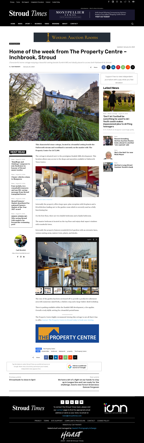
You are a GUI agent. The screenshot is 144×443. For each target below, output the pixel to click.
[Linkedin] (121, 2)
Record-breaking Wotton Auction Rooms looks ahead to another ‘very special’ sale (124, 142)
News (12, 159)
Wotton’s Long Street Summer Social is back (123, 166)
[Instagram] (116, 2)
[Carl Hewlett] (20, 241)
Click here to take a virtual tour (44, 199)
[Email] (133, 67)
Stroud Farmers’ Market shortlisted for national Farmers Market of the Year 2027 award (20, 205)
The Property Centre (49, 348)
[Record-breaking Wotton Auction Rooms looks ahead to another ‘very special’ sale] (108, 140)
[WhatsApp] (123, 67)
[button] (132, 23)
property (69, 351)
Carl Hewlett (15, 66)
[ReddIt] (128, 67)
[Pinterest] (118, 67)
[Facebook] (108, 2)
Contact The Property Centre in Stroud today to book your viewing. (68, 320)
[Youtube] (133, 2)
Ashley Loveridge (112, 113)
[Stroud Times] (28, 14)
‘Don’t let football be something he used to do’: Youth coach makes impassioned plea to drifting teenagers (117, 121)
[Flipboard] (112, 2)
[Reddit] (125, 2)
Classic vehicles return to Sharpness (20, 178)
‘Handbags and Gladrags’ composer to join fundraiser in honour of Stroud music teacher (20, 166)
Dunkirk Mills (45, 351)
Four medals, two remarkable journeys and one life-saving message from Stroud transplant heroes (20, 190)
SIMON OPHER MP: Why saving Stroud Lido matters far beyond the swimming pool (20, 220)
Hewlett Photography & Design (84, 428)
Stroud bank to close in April (22, 380)
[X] (129, 2)
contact (60, 410)
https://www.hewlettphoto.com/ (21, 253)
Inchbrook (54, 351)
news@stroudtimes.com (72, 416)
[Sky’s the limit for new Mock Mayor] (108, 154)
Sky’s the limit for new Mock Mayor (123, 153)
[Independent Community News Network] (115, 408)
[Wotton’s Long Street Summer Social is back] (108, 167)
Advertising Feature (14, 43)
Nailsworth (62, 351)
